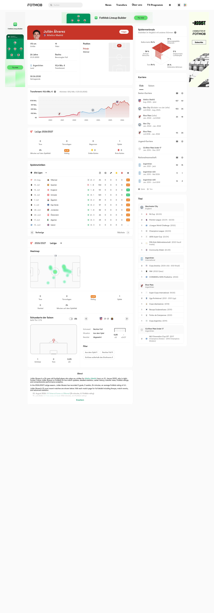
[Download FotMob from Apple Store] (179, 5)
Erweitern (80, 400)
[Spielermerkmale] (175, 33)
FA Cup (152, 214)
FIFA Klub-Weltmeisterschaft (160, 242)
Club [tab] (141, 86)
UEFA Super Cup (155, 237)
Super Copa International (159, 293)
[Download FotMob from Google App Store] (185, 5)
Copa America (154, 266)
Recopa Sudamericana (157, 310)
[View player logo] (36, 35)
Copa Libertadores (156, 304)
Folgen (124, 32)
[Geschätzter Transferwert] (54, 92)
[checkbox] (71, 319)
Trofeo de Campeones (157, 315)
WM (150, 271)
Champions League (156, 231)
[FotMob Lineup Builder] (15, 49)
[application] (84, 109)
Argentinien (38, 66)
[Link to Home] (34, 5)
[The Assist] (199, 49)
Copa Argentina (155, 321)
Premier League (155, 220)
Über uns (137, 5)
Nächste (121, 232)
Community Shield (156, 250)
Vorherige (39, 232)
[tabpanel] (161, 138)
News (108, 5)
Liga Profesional (155, 298)
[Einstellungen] (170, 5)
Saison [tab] (151, 86)
